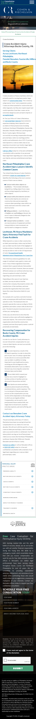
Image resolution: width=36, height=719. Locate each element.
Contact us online (9, 445)
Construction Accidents (23, 32)
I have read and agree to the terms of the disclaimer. (19, 651)
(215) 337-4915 (9, 447)
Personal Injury (10, 32)
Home (3, 32)
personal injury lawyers (13, 121)
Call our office (7, 151)
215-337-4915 (7, 3)
